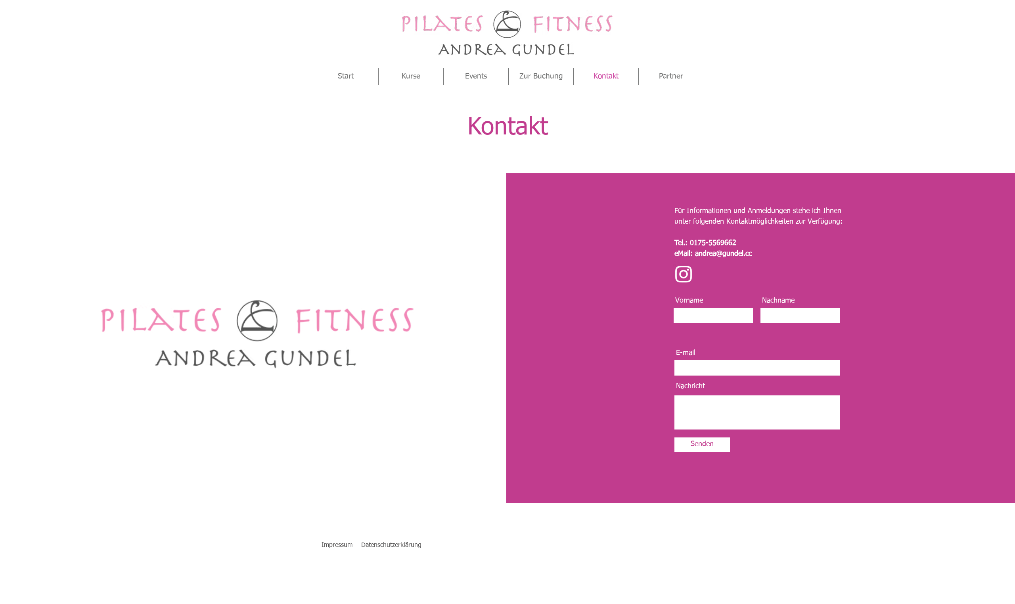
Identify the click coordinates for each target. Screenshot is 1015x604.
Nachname (778, 300)
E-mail (685, 353)
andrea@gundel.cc (723, 253)
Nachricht (690, 386)
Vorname (689, 300)
